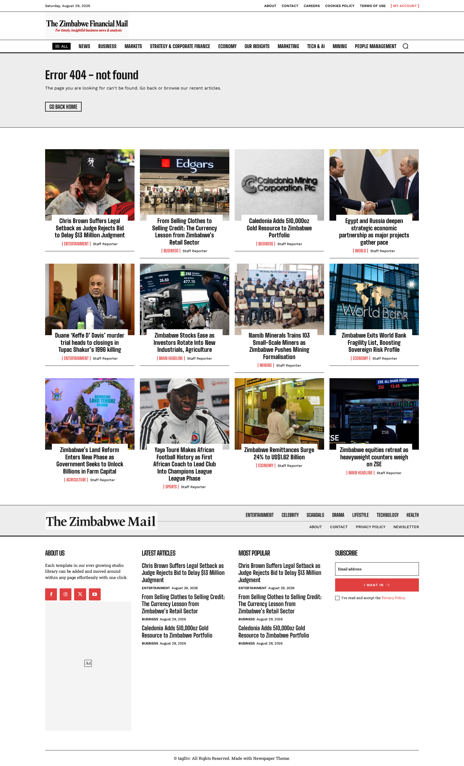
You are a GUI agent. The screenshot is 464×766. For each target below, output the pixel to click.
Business (171, 251)
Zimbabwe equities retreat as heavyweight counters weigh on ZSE (374, 457)
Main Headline (171, 358)
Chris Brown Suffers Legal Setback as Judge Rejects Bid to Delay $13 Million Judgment (90, 228)
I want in (374, 585)
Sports (171, 487)
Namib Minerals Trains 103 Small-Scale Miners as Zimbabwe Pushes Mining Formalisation (279, 346)
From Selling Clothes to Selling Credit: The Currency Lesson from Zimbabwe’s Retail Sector (184, 231)
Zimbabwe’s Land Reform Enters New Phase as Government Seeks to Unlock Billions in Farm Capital (89, 460)
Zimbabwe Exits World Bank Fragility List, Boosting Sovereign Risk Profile (374, 342)
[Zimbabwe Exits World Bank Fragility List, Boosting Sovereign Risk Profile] (374, 299)
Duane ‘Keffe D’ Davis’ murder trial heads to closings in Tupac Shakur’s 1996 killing (89, 342)
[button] (405, 46)
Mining (266, 365)
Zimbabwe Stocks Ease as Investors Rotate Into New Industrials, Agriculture (184, 342)
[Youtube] (95, 594)
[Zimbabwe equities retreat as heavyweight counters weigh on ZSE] (374, 414)
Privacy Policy (393, 597)
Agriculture (76, 480)
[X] (80, 594)
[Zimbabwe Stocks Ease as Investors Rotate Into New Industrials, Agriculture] (184, 299)
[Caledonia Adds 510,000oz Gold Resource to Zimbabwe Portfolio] (279, 185)
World (360, 251)
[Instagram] (65, 594)
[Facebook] (51, 594)
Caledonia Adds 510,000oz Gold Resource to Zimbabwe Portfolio (279, 228)
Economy (360, 358)
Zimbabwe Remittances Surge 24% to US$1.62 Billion (279, 453)
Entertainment (76, 244)
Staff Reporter (105, 244)
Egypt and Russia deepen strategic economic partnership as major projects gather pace (374, 231)
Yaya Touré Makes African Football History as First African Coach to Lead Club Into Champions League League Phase (184, 464)
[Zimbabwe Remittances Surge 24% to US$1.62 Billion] (279, 414)
